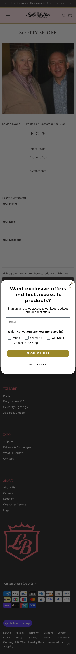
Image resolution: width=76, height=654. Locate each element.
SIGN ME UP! (38, 353)
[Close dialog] (70, 285)
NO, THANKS (38, 364)
